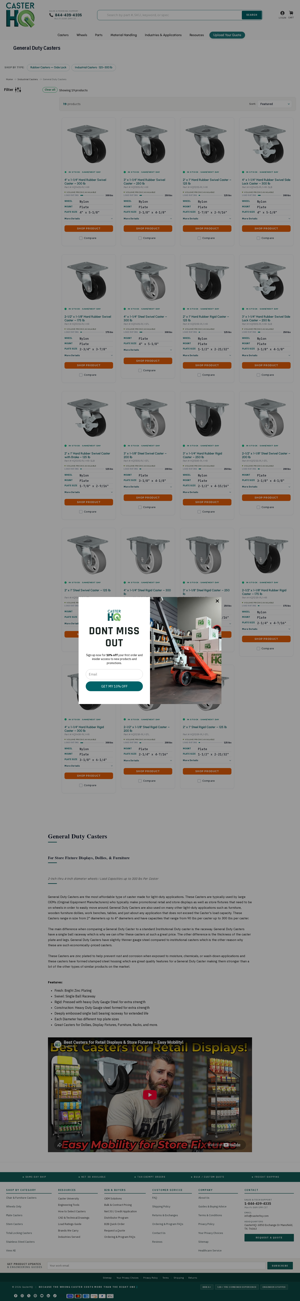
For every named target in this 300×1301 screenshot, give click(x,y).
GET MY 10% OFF (114, 686)
